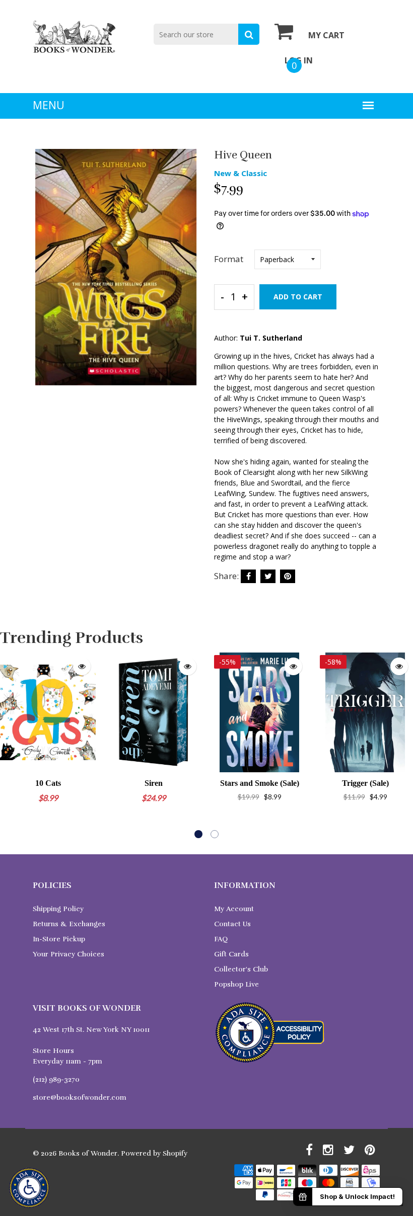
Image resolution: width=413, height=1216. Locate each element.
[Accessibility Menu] (29, 1187)
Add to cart (297, 296)
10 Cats (48, 783)
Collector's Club (241, 969)
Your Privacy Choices (68, 954)
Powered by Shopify (154, 1153)
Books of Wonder (87, 1153)
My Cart (326, 35)
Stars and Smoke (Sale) (259, 783)
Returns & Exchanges (69, 924)
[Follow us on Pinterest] (287, 576)
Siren (154, 783)
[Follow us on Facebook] (248, 576)
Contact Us (232, 924)
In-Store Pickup (59, 939)
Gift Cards (231, 954)
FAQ (221, 939)
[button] (198, 834)
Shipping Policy (58, 909)
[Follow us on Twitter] (268, 576)
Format (228, 259)
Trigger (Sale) (365, 783)
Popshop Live (236, 984)
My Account (234, 909)
